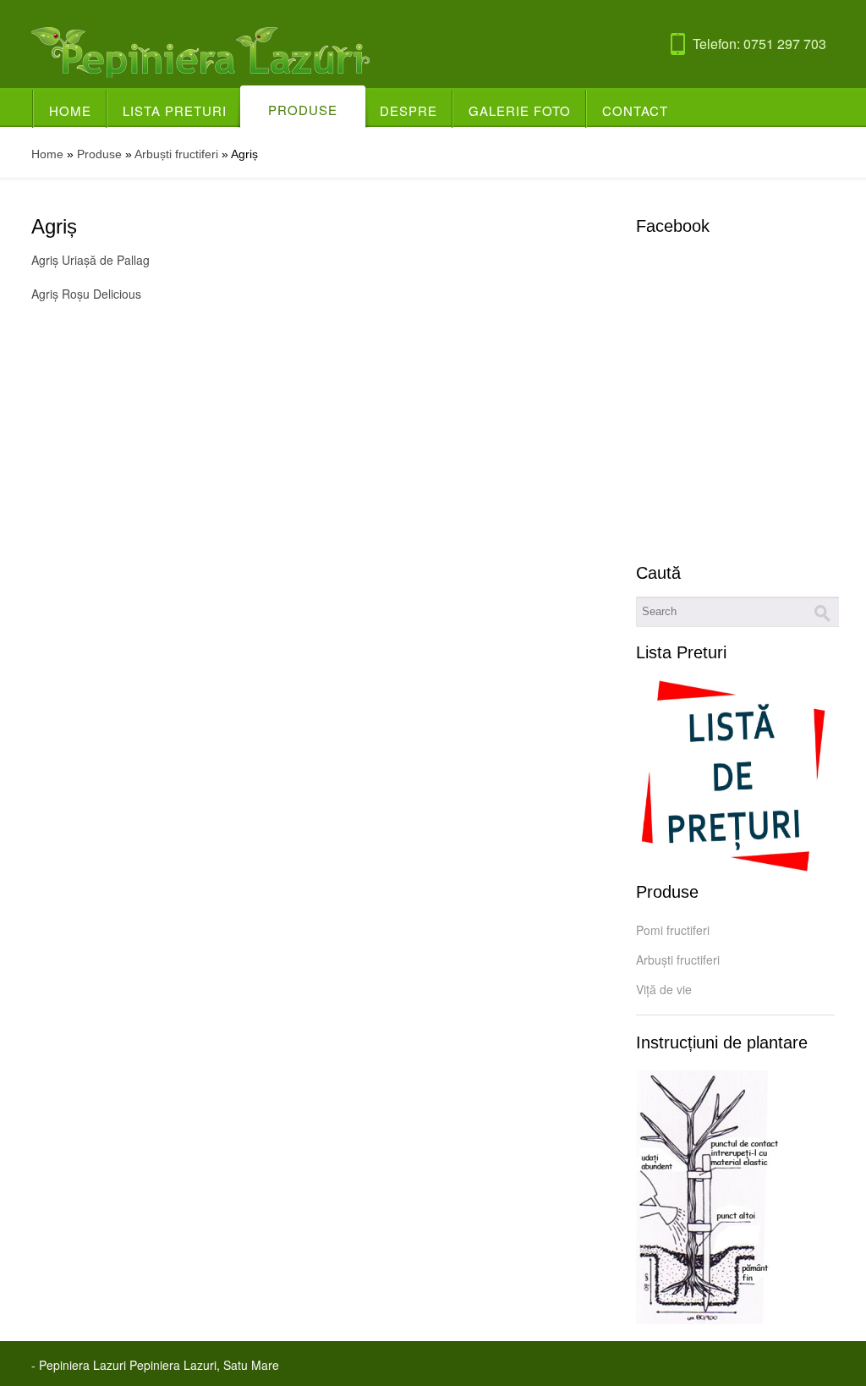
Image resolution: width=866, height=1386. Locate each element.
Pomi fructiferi (673, 929)
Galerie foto (520, 110)
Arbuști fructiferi (176, 154)
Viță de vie (664, 989)
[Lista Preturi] (735, 776)
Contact (635, 110)
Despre (408, 110)
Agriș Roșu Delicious (86, 293)
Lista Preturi (175, 110)
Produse (302, 109)
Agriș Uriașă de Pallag (90, 259)
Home (70, 110)
